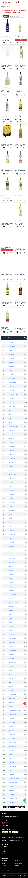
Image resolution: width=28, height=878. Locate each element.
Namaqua (11, 358)
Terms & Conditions (5, 853)
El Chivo (11, 674)
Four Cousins (12, 346)
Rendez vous (12, 802)
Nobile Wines (12, 390)
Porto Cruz (11, 494)
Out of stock (20, 39)
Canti (10, 618)
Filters (6, 16)
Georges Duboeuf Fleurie (15, 710)
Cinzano (11, 574)
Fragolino (11, 478)
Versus (10, 422)
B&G (10, 682)
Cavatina (11, 598)
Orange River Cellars (14, 458)
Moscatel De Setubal (14, 778)
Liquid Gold (11, 634)
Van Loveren (12, 722)
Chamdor (11, 454)
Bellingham (11, 530)
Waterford (11, 730)
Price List (16, 860)
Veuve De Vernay (13, 694)
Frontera (11, 370)
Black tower (12, 446)
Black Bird (11, 686)
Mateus (11, 462)
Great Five (11, 718)
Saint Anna (11, 542)
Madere (11, 786)
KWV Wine (11, 386)
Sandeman (11, 490)
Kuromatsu (11, 790)
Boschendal (12, 534)
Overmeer (11, 354)
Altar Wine (11, 402)
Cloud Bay (11, 658)
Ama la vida (12, 406)
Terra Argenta (12, 742)
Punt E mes (11, 762)
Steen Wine (11, 774)
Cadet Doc (11, 654)
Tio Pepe (11, 630)
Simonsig (11, 506)
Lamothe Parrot (12, 594)
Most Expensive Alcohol (19, 861)
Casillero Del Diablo (13, 426)
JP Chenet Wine (13, 474)
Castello (11, 726)
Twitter (5, 824)
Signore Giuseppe (13, 798)
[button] (26, 3)
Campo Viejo (12, 734)
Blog (2, 854)
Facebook (5, 822)
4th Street (11, 342)
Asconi (10, 350)
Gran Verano (12, 738)
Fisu (10, 758)
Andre (10, 706)
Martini (10, 414)
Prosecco (11, 398)
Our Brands (4, 851)
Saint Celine (12, 558)
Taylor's (11, 582)
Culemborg (11, 430)
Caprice (11, 466)
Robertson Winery (13, 382)
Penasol (11, 570)
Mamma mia (12, 438)
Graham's (11, 578)
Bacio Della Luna (13, 602)
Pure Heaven (12, 562)
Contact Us (4, 849)
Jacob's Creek (12, 662)
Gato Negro (12, 378)
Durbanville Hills (13, 714)
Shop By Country (18, 865)
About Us (3, 848)
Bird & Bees (12, 502)
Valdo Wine (11, 794)
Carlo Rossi (11, 450)
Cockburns (11, 486)
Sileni (10, 670)
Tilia (10, 418)
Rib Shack (11, 750)
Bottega (11, 610)
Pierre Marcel (12, 590)
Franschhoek (12, 698)
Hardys (10, 538)
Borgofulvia (11, 702)
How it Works (4, 846)
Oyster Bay (11, 666)
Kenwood (11, 514)
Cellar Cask (11, 366)
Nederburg (11, 374)
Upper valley (12, 434)
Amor (10, 614)
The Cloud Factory (13, 782)
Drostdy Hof (12, 362)
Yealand (11, 518)
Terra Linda (11, 690)
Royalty (11, 566)
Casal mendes (12, 638)
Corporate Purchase (18, 863)
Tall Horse (11, 470)
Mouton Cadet (12, 678)
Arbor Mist (11, 510)
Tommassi (11, 626)
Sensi (10, 622)
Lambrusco (11, 550)
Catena (10, 646)
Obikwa (11, 498)
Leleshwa (11, 442)
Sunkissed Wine (13, 766)
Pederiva (11, 606)
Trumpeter (11, 642)
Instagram (5, 825)
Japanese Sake (12, 746)
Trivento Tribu (12, 650)
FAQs (3, 868)
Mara (10, 410)
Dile (10, 770)
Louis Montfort (12, 482)
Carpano (11, 754)
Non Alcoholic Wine (13, 394)
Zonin (10, 526)
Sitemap (16, 867)
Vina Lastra (11, 546)
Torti (10, 522)
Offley (10, 586)
